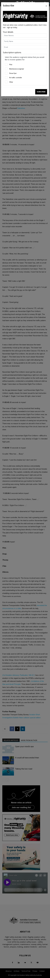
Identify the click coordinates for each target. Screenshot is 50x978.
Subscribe (41, 92)
